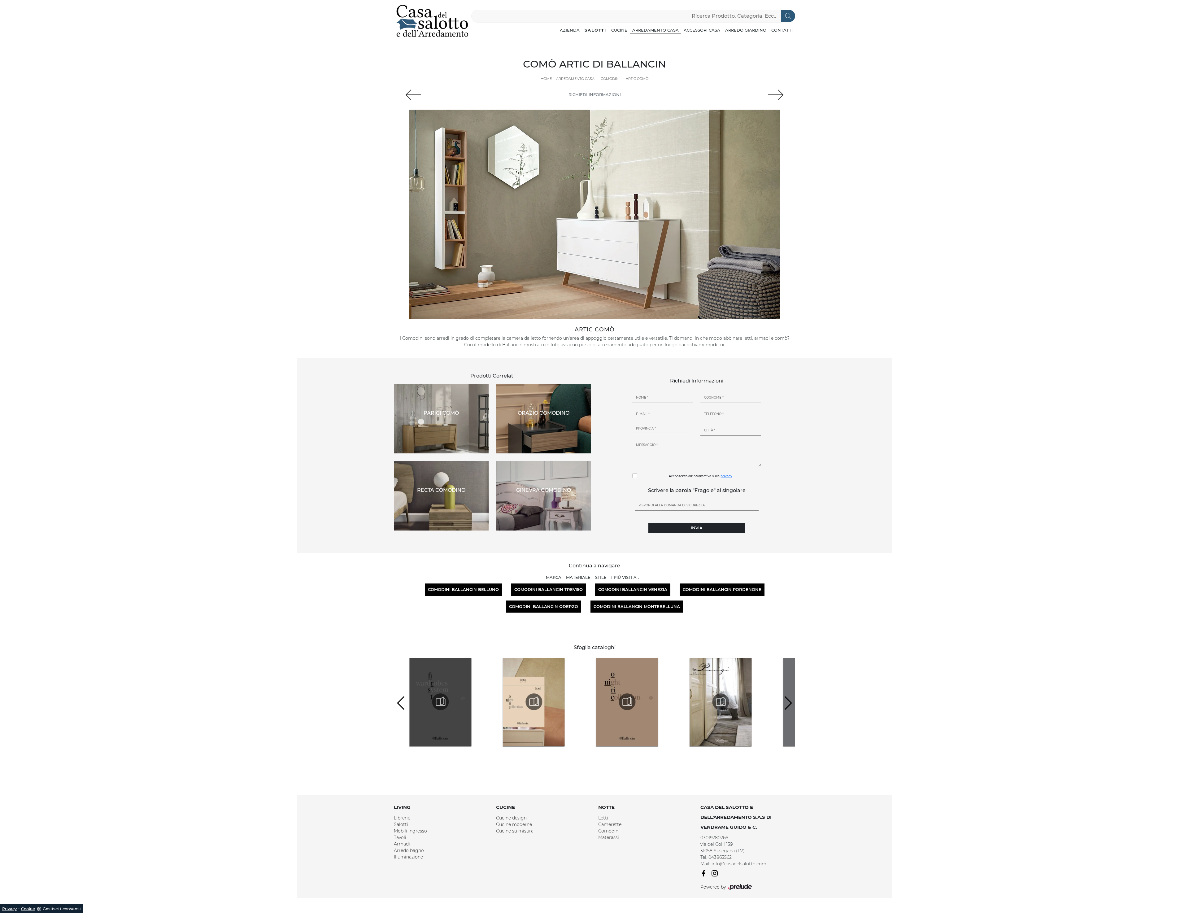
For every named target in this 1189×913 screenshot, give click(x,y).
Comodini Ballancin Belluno (463, 589)
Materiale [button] (578, 577)
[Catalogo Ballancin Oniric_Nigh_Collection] (561, 701)
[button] (401, 703)
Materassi (608, 837)
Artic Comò (637, 78)
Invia (697, 527)
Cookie (28, 908)
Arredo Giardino (745, 30)
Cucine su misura (515, 831)
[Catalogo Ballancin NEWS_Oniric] (468, 701)
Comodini (610, 78)
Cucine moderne (514, 824)
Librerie (402, 818)
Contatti (782, 30)
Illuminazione (408, 857)
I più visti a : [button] (625, 577)
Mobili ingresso (410, 831)
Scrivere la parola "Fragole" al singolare (697, 490)
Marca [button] (553, 577)
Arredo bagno (409, 850)
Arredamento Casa (655, 30)
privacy (726, 476)
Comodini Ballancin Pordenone (722, 589)
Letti (603, 818)
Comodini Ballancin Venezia (632, 589)
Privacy (9, 908)
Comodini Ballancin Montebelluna (637, 606)
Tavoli (400, 837)
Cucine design (511, 818)
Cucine (619, 30)
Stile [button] (601, 577)
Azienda (570, 30)
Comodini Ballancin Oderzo (543, 606)
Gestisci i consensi (62, 908)
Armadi (402, 844)
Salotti (595, 30)
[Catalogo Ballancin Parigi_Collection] (655, 701)
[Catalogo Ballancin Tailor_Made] (748, 701)
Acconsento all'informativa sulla (700, 476)
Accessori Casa (702, 30)
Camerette (609, 824)
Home (546, 78)
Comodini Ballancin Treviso (548, 589)
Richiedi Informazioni (594, 94)
